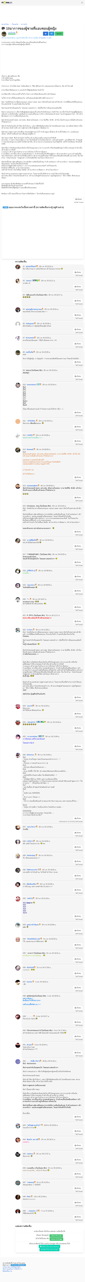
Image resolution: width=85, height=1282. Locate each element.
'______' (30, 1016)
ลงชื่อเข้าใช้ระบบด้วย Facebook (50, 1246)
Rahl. (29, 1196)
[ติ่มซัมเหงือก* (32, 884)
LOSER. (30, 435)
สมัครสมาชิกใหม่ (55, 1239)
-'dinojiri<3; (31, 722)
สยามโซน (5, 24)
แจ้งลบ (79, 199)
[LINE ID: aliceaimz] (43, 722)
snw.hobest (31, 385)
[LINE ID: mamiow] (37, 280)
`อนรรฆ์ (30, 706)
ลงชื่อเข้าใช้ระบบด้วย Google (50, 1249)
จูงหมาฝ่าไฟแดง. (33, 925)
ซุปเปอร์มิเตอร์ (31, 266)
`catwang (30, 1182)
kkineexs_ (31, 755)
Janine (28, 281)
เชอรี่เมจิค (11, 33)
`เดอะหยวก (31, 585)
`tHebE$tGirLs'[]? (33, 939)
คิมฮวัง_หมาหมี (32, 1139)
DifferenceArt (32, 870)
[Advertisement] (42, 60)
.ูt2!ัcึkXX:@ (31, 571)
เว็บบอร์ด (15, 24)
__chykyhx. (31, 1211)
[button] (82, 2)
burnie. (29, 982)
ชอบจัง (59, 33)
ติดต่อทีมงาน (7, 1271)
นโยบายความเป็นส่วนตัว (12, 1267)
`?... (28, 599)
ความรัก (24, 24)
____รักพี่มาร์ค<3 (33, 1061)
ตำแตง (29, 1045)
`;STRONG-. (31, 421)
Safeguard (30, 323)
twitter (23, 1265)
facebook (15, 1265)
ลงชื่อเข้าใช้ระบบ (55, 1236)
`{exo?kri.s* (31, 827)
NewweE (30, 449)
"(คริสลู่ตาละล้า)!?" (34, 1125)
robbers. (30, 1154)
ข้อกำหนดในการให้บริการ (12, 1269)
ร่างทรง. (30, 630)
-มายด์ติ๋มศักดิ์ (32, 540)
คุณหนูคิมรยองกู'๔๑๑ (34, 309)
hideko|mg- (31, 855)
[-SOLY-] (30, 841)
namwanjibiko (32, 486)
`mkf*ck (30, 898)
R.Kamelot (30, 338)
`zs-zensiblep (32, 736)
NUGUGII (30, 967)
